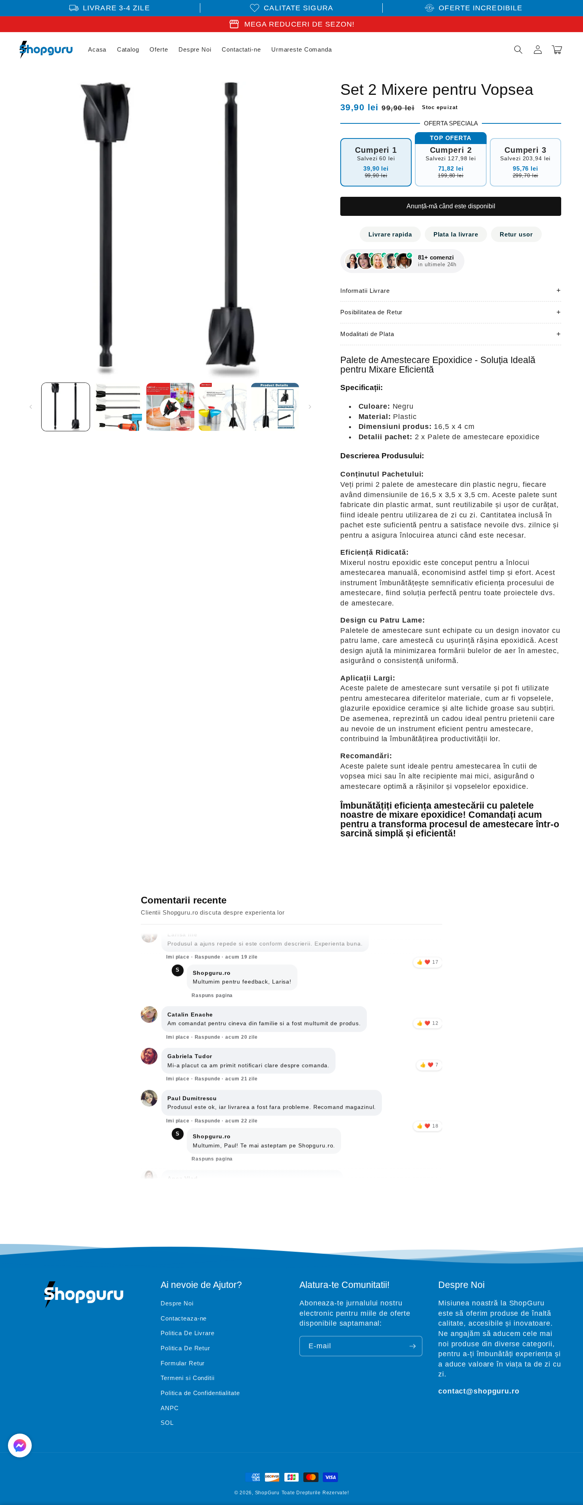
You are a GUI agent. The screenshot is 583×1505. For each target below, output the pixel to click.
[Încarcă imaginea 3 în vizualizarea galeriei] (170, 407)
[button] (518, 49)
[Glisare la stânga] (30, 406)
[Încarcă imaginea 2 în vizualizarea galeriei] (118, 407)
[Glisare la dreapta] (309, 406)
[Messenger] (20, 1445)
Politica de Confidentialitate (200, 1393)
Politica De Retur (185, 1348)
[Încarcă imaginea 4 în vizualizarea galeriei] (223, 407)
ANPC (170, 1408)
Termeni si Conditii (188, 1377)
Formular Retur (183, 1363)
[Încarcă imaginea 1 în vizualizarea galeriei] (66, 407)
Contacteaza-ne (184, 1318)
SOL (167, 1422)
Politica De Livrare (188, 1333)
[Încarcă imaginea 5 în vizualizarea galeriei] (275, 407)
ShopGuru (267, 1492)
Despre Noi (177, 1303)
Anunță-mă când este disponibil (451, 206)
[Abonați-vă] (412, 1346)
